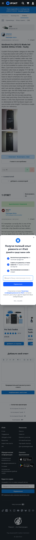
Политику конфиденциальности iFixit (16, 292)
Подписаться (18, 284)
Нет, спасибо (18, 301)
